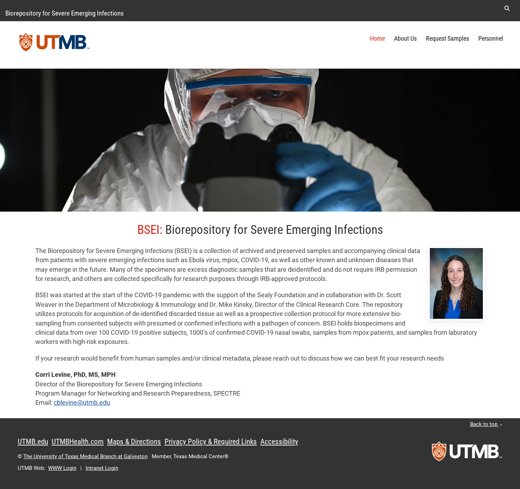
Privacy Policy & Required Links (210, 441)
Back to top (484, 424)
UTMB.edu (33, 441)
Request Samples (447, 38)
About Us (405, 38)
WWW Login (62, 468)
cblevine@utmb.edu (82, 402)
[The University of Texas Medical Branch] (54, 45)
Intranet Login (102, 468)
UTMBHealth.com (78, 441)
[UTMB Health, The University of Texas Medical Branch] (467, 453)
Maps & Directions (134, 441)
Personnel (490, 38)
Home (377, 38)
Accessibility (279, 441)
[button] (507, 8)
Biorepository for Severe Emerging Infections (64, 13)
